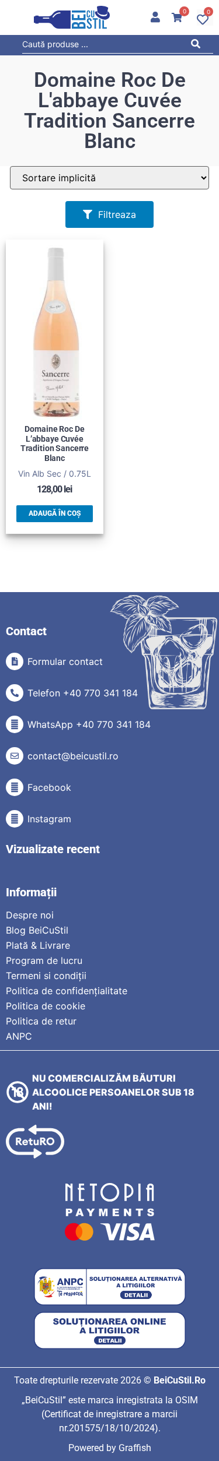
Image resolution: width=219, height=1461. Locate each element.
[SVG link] (72, 17)
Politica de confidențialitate (66, 991)
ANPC (19, 1036)
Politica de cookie (45, 1006)
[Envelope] (14, 756)
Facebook (49, 787)
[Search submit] (199, 45)
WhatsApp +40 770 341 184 (89, 724)
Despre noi (30, 915)
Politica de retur (41, 1021)
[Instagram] (14, 819)
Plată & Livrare (38, 945)
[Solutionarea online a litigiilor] (110, 1331)
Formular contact (65, 661)
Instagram (49, 819)
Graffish (135, 1447)
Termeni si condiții (46, 975)
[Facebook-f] (14, 787)
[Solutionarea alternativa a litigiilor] (110, 1287)
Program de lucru (44, 960)
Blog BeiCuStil (37, 930)
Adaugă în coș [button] (55, 513)
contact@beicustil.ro (73, 756)
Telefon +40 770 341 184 (82, 693)
